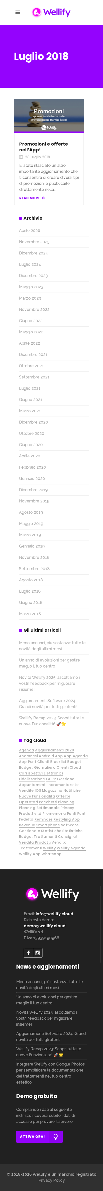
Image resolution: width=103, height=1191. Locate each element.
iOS (38, 790)
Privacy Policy (51, 1180)
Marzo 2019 (30, 535)
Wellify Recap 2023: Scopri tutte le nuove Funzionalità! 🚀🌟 (48, 1051)
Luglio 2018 (30, 591)
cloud (75, 767)
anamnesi (28, 755)
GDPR (51, 778)
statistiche (51, 830)
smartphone (48, 825)
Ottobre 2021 (31, 365)
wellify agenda (71, 848)
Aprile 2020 (29, 456)
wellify (49, 848)
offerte (63, 796)
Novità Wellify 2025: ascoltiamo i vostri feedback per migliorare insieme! (49, 683)
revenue (27, 825)
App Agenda (76, 755)
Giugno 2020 (31, 444)
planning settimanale (39, 807)
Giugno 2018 (30, 602)
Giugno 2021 (30, 399)
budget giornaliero (37, 767)
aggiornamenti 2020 (54, 750)
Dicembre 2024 (33, 253)
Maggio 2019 (31, 523)
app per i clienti (34, 761)
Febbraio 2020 (32, 467)
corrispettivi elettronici (41, 773)
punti (71, 813)
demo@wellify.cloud (45, 925)
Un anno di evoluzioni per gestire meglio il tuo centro (46, 1000)
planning (66, 802)
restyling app (67, 819)
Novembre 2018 (34, 557)
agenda (26, 750)
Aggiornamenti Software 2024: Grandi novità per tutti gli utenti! (51, 1036)
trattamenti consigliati (56, 836)
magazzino (52, 790)
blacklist (58, 761)
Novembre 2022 (34, 309)
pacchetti (48, 802)
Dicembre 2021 (33, 354)
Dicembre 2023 (33, 275)
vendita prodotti (34, 842)
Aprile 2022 (29, 343)
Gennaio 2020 (32, 478)
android (46, 755)
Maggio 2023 (31, 287)
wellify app (29, 853)
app (59, 755)
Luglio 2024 (30, 264)
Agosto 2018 (31, 580)
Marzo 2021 (30, 411)
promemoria (54, 813)
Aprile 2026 (29, 230)
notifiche (72, 790)
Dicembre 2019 (33, 489)
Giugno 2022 (30, 320)
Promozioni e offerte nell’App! (43, 147)
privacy (67, 807)
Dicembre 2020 (33, 422)
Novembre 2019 (34, 501)
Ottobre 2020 (31, 433)
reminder (43, 819)
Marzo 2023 (30, 298)
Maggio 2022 (31, 332)
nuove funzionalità (37, 796)
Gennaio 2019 (32, 546)
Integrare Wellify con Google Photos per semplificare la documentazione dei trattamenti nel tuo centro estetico (50, 1073)
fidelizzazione (32, 778)
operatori (28, 802)
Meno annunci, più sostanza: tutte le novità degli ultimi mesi (49, 984)
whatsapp (52, 853)
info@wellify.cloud (54, 913)
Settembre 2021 (34, 377)
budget (74, 761)
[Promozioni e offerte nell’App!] (49, 114)
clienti (62, 767)
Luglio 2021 (29, 388)
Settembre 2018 (34, 568)
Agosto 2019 (31, 512)
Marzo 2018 (30, 613)
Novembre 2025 (34, 241)
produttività (30, 813)
